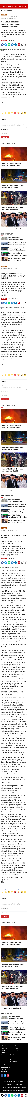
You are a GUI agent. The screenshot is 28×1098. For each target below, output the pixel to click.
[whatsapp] (9, 44)
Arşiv (11, 1059)
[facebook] (2, 44)
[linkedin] (15, 44)
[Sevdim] (9, 110)
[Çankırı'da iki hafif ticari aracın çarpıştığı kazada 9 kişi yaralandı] (14, 198)
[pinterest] (19, 44)
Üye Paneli (13, 1054)
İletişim (13, 1081)
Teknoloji (4, 1052)
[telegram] (12, 44)
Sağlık (16, 1050)
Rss (5, 1081)
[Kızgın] (15, 110)
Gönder (5, 137)
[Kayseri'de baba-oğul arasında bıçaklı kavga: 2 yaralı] (14, 176)
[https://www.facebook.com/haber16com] (2, 1075)
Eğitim (16, 1045)
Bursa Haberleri (6, 1045)
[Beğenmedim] (12, 110)
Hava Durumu (4, 1065)
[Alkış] (5, 110)
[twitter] (5, 44)
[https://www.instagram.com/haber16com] (8, 1075)
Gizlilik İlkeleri (19, 1081)
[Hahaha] (18, 110)
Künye (8, 1081)
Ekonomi (4, 1048)
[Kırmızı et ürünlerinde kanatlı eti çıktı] (9, 567)
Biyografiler (4, 1054)
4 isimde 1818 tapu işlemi (11, 229)
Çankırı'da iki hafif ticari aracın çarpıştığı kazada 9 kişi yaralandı (13, 208)
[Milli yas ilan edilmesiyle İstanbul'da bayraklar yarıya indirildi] (14, 308)
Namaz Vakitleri (5, 1071)
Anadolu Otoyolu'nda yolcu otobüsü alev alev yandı (12, 164)
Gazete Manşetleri (5, 1067)
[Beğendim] (2, 110)
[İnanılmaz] (21, 110)
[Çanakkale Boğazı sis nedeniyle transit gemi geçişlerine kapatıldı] (14, 49)
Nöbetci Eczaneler (5, 1069)
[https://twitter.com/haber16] (5, 1075)
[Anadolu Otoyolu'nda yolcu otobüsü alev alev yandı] (14, 154)
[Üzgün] (25, 110)
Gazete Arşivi (13, 1061)
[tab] (5, 119)
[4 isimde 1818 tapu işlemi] (14, 219)
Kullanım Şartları (18, 1084)
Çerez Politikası (9, 1084)
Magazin (4, 1050)
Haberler (5, 10)
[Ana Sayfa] (1, 10)
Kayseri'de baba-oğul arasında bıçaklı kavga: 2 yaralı (13, 186)
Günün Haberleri (14, 1057)
